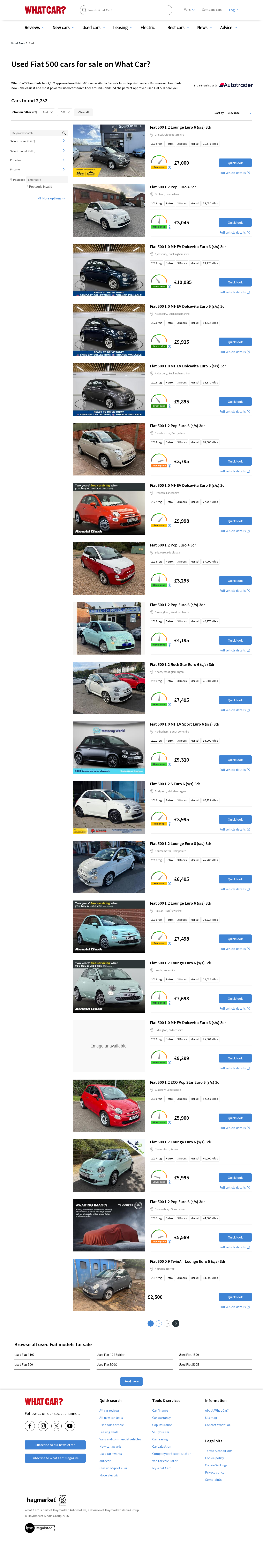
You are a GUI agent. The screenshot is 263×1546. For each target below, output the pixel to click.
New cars (61, 27)
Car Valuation (161, 1447)
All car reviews (109, 1411)
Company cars (212, 9)
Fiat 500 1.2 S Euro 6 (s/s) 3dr (175, 783)
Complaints (213, 1480)
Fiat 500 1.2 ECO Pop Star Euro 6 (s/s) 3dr (185, 1082)
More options (51, 198)
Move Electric (108, 1475)
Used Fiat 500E (189, 1364)
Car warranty (161, 1418)
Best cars (176, 27)
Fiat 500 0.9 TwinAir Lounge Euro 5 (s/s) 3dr (187, 1261)
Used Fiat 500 (23, 1364)
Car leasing (160, 1439)
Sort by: (220, 113)
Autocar (105, 1461)
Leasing (120, 27)
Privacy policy (214, 1472)
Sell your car (160, 1432)
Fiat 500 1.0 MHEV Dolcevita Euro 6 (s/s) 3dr (188, 246)
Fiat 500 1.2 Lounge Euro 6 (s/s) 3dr (180, 127)
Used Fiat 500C (107, 1364)
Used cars (91, 27)
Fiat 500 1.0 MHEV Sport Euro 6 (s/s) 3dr (184, 724)
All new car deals (111, 1418)
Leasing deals (108, 1432)
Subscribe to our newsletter (55, 1445)
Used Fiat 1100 (24, 1355)
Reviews (32, 27)
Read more (131, 1381)
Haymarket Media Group (122, 1510)
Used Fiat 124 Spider (111, 1355)
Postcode (19, 180)
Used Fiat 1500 (189, 1355)
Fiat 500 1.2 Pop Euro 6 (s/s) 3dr (177, 425)
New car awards (110, 1447)
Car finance (160, 1411)
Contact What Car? (218, 1425)
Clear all (83, 112)
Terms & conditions (218, 1451)
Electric (148, 27)
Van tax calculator (165, 1461)
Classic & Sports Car (113, 1468)
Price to (15, 169)
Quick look (235, 163)
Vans (187, 9)
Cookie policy (214, 1458)
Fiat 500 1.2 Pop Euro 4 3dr (173, 186)
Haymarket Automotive (69, 1510)
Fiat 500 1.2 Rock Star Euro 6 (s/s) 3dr (182, 664)
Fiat (45, 112)
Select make (22, 141)
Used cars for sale (111, 1425)
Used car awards (110, 1454)
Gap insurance (162, 1425)
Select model (22, 151)
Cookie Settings (216, 1465)
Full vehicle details (233, 173)
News (202, 27)
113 (167, 1323)
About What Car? (217, 1411)
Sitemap (211, 1418)
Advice (226, 27)
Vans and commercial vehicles (120, 1439)
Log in (233, 9)
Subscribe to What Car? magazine (55, 1458)
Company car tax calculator (171, 1454)
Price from (16, 160)
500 (63, 112)
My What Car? (161, 1468)
